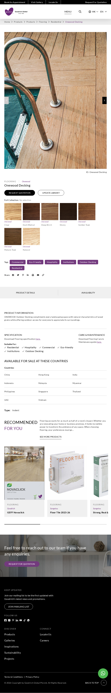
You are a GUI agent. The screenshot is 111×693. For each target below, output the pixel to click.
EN (101, 11)
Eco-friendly (67, 347)
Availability (88, 292)
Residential (56, 22)
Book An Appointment (14, 2)
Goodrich (11, 508)
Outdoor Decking (88, 262)
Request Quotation (19, 193)
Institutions (68, 262)
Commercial (17, 262)
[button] (104, 100)
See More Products (50, 436)
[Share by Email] (38, 274)
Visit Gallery (37, 2)
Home (7, 22)
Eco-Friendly (35, 262)
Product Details (25, 292)
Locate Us (53, 2)
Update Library (51, 193)
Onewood (26, 181)
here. (38, 339)
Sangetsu (54, 508)
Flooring (43, 22)
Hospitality (52, 262)
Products (18, 22)
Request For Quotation (96, 2)
